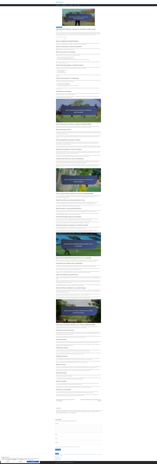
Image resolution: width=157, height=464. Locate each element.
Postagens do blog (64, 5)
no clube (76, 142)
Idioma (79, 5)
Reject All (20, 461)
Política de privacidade (58, 455)
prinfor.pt (59, 2)
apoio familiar (65, 93)
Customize (7, 461)
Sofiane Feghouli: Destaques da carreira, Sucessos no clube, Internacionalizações (65, 400)
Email (56, 438)
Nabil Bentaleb (58, 32)
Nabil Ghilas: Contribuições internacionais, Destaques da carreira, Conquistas (91, 400)
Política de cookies (58, 459)
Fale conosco (71, 5)
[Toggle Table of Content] (65, 38)
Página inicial (58, 5)
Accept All (32, 461)
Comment (57, 423)
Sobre (75, 5)
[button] (80, 5)
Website (56, 442)
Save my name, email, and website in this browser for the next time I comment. (68, 446)
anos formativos (72, 151)
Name (56, 434)
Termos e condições (58, 458)
